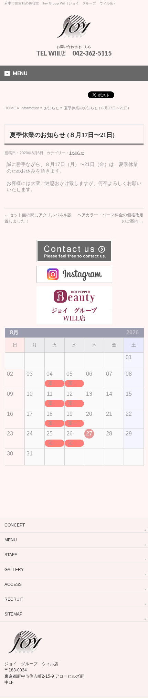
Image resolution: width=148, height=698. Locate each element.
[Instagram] (74, 280)
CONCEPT (14, 525)
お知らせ (51, 108)
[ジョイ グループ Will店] (74, 321)
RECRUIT (13, 599)
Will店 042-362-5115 (80, 53)
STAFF (10, 554)
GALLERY (14, 569)
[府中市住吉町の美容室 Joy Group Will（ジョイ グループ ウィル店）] (74, 32)
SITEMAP (13, 614)
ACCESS (13, 584)
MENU (10, 540)
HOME (10, 108)
